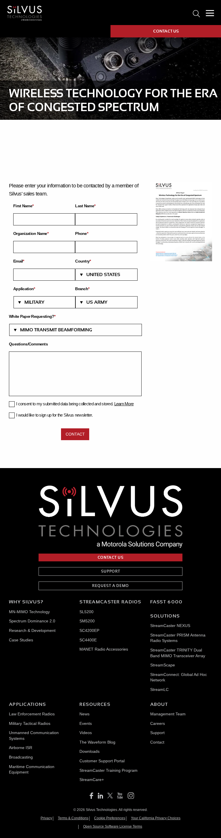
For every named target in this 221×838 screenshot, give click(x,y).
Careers (157, 723)
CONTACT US (166, 31)
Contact (157, 742)
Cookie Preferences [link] (109, 818)
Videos (85, 732)
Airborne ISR (20, 747)
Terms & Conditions (73, 818)
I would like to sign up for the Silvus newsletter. (54, 415)
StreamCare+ (91, 779)
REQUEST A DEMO (110, 586)
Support (157, 732)
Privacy (46, 818)
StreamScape (162, 665)
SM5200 (87, 621)
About (159, 704)
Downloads (89, 751)
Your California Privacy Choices (155, 818)
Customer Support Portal (102, 761)
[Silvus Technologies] (24, 13)
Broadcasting (21, 757)
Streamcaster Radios (110, 601)
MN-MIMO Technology (29, 611)
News (84, 714)
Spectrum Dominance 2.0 (32, 621)
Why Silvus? (26, 601)
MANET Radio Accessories (103, 649)
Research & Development (32, 630)
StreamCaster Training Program (108, 770)
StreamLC (159, 689)
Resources (94, 704)
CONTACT (75, 434)
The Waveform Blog (97, 742)
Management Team (168, 714)
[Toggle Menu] (210, 13)
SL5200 (86, 611)
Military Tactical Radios (29, 723)
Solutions (165, 615)
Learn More (124, 403)
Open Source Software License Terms (112, 826)
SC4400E (88, 640)
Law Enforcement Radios (32, 714)
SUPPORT (110, 571)
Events (85, 723)
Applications (27, 704)
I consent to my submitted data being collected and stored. (75, 403)
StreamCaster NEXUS (170, 625)
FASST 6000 (166, 601)
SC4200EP (89, 630)
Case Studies (21, 640)
